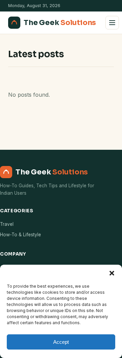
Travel (7, 224)
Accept (61, 342)
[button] (111, 273)
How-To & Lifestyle (20, 234)
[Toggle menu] (112, 22)
